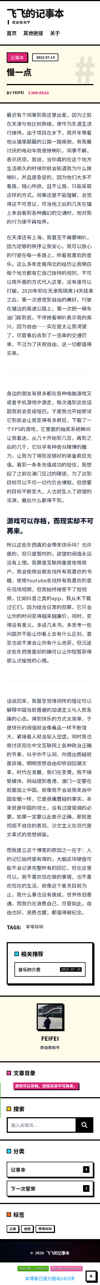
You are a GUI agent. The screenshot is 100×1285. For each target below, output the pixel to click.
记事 (12, 1228)
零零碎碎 (35, 926)
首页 (12, 32)
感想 (27, 1228)
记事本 (17, 57)
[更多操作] (91, 1276)
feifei (18, 92)
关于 (55, 32)
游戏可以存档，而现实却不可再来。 (46, 1086)
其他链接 (33, 32)
